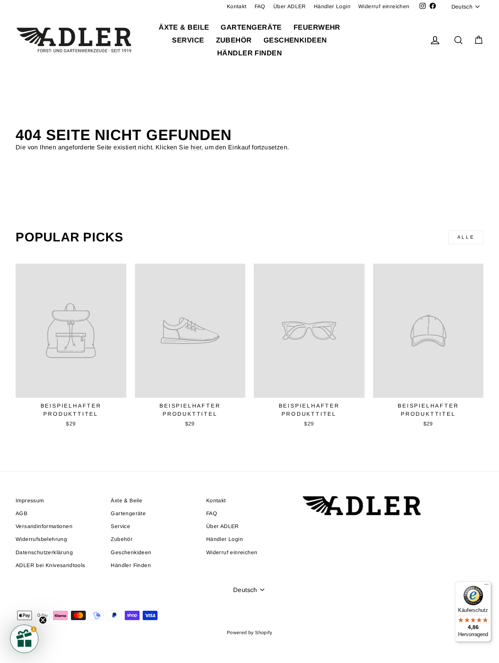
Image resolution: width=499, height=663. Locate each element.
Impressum (30, 500)
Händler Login (332, 6)
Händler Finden (249, 53)
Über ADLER (289, 6)
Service (188, 40)
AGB (21, 513)
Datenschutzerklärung (44, 552)
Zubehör (234, 40)
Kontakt (237, 6)
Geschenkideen (295, 40)
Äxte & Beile (184, 27)
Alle (465, 237)
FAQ (260, 6)
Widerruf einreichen (384, 6)
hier (196, 147)
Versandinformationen (44, 526)
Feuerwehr (317, 27)
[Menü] (486, 586)
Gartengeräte (251, 27)
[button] (24, 638)
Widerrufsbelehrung (41, 539)
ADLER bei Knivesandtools (50, 565)
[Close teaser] (43, 620)
